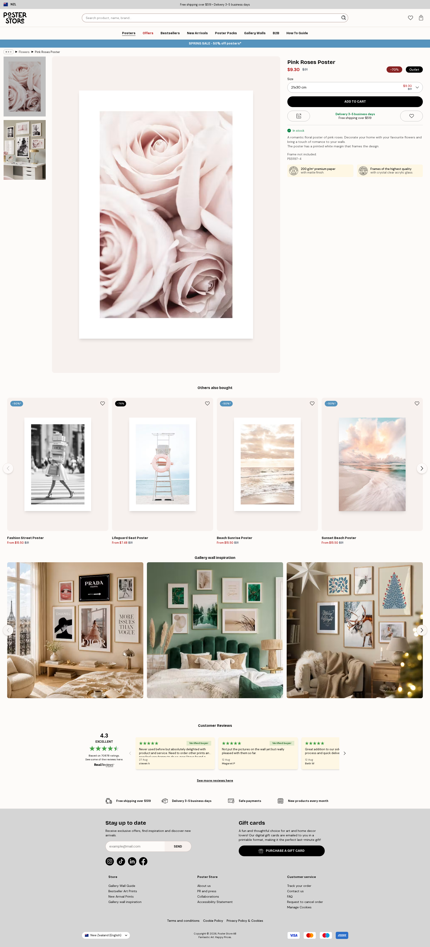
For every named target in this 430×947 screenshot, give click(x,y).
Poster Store (225, 933)
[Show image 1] (25, 87)
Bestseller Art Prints (122, 891)
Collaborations (208, 896)
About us (204, 886)
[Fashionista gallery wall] (75, 630)
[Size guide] (298, 116)
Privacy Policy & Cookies (245, 921)
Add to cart (355, 102)
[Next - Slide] (422, 468)
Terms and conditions (183, 921)
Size (290, 79)
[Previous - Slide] (8, 468)
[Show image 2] (25, 150)
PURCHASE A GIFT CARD (285, 851)
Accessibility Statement (215, 902)
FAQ (290, 896)
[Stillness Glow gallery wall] (355, 630)
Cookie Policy (213, 921)
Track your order (299, 886)
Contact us (295, 891)
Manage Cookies (299, 907)
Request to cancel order (305, 902)
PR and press (206, 891)
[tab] (410, 18)
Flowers (24, 52)
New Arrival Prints (121, 896)
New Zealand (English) (105, 935)
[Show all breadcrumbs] (8, 52)
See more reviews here (215, 780)
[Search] (344, 17)
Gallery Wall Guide (121, 886)
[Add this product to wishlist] (411, 116)
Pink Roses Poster (47, 52)
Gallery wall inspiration (125, 902)
